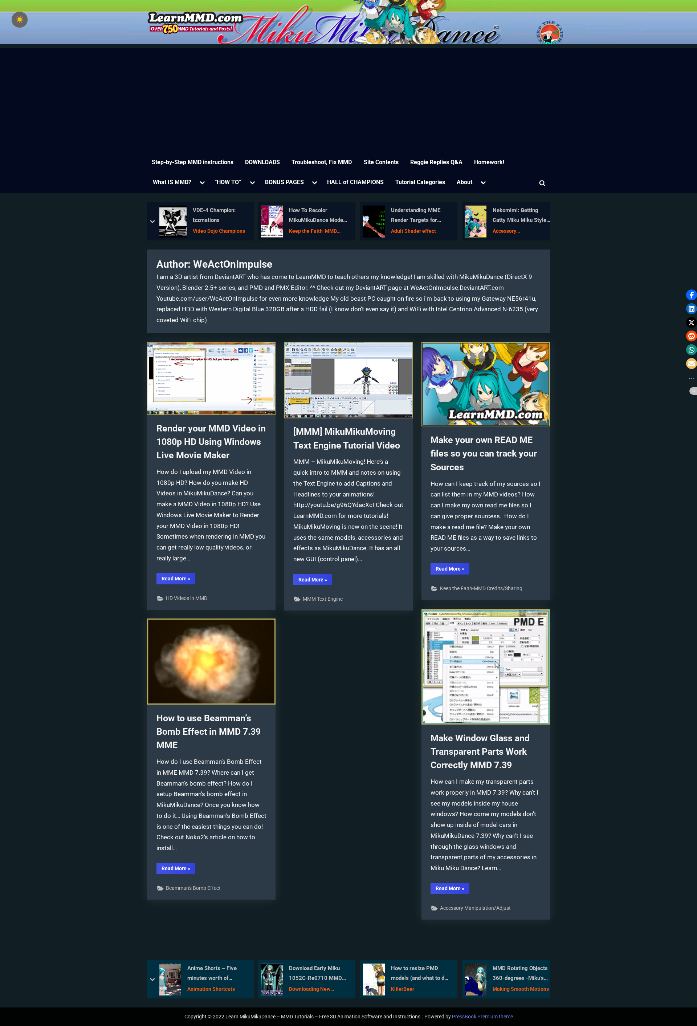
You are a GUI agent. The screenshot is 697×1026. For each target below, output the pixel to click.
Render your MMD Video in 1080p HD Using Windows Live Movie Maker (211, 442)
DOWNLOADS (262, 162)
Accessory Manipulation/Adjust (418, 231)
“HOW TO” (228, 182)
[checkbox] (20, 20)
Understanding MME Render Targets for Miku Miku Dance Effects (317, 216)
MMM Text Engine (323, 599)
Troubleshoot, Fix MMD (322, 162)
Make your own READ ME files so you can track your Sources (484, 453)
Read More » (178, 579)
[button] (691, 294)
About (464, 182)
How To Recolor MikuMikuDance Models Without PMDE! (220, 216)
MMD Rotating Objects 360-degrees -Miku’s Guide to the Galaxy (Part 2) (423, 974)
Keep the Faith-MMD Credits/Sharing (215, 231)
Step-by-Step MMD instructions (192, 162)
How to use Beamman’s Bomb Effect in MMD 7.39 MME (208, 731)
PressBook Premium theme (482, 1016)
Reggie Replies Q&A (436, 162)
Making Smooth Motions (424, 989)
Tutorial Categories (420, 182)
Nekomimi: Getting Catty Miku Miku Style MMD (421, 216)
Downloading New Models (213, 989)
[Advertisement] (348, 99)
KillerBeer (306, 989)
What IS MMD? (172, 182)
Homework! (489, 162)
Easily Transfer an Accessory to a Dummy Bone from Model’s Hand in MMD (526, 974)
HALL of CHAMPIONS (355, 182)
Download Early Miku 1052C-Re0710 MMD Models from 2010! (218, 974)
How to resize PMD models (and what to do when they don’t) (322, 974)
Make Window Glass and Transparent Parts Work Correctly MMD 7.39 (480, 751)
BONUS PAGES (284, 182)
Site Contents (381, 162)
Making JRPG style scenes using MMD (519, 215)
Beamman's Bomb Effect (193, 888)
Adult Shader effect (315, 231)
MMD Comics (511, 231)
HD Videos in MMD (186, 598)
